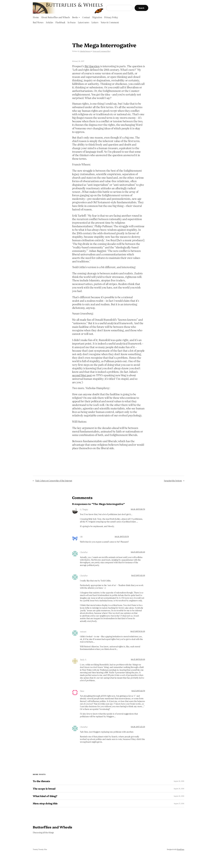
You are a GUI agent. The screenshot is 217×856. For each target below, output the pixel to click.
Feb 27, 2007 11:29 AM (138, 659)
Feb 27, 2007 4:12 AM (138, 575)
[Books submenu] (79, 17)
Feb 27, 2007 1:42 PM (138, 691)
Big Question (92, 66)
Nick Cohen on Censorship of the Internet (53, 480)
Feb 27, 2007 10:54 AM (137, 631)
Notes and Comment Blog (101, 51)
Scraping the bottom (173, 480)
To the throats (41, 781)
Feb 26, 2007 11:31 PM (122, 536)
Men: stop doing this (45, 803)
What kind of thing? (45, 796)
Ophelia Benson (85, 51)
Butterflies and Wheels (52, 827)
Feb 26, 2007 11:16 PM (138, 509)
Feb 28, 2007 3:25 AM (138, 726)
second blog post (82, 375)
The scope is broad (44, 788)
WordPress (180, 849)
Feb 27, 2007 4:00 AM (138, 552)
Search (141, 8)
